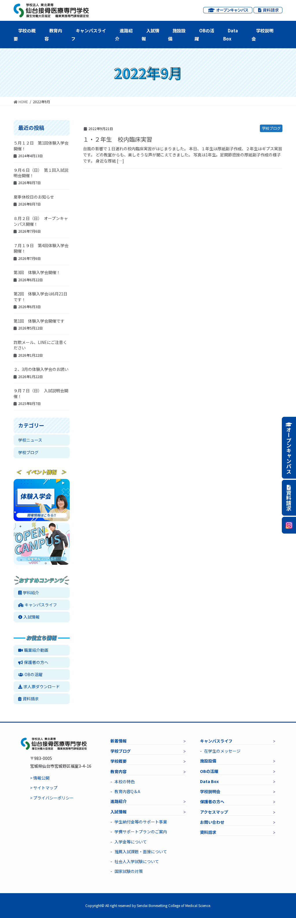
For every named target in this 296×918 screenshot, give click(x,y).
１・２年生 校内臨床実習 (117, 139)
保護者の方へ (36, 662)
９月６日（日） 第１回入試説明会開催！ (41, 173)
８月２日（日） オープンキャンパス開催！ (41, 221)
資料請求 (31, 699)
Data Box (230, 34)
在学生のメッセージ (222, 751)
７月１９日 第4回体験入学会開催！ (41, 248)
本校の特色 (124, 781)
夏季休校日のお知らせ (34, 197)
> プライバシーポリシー (52, 798)
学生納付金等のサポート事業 (140, 822)
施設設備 (177, 34)
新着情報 (118, 741)
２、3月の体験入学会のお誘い (41, 369)
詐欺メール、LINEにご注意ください (40, 345)
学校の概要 (25, 34)
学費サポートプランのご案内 (140, 831)
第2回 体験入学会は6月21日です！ (40, 296)
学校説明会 (262, 34)
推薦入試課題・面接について (140, 851)
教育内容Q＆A (127, 791)
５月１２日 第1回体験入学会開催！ (41, 145)
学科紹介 (31, 592)
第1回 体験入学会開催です (39, 321)
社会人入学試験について (136, 861)
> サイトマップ (44, 788)
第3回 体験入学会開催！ (37, 272)
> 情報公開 (39, 778)
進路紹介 (124, 34)
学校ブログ (271, 128)
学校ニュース (30, 440)
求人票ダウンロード (41, 686)
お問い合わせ (212, 822)
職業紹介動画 (36, 650)
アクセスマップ (214, 812)
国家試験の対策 (128, 871)
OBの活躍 (204, 34)
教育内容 (53, 34)
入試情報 (150, 34)
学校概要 (118, 761)
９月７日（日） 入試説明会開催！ (41, 393)
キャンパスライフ (88, 34)
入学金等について (130, 842)
